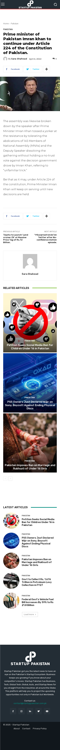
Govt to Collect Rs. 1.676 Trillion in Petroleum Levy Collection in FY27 (37, 582)
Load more (29, 614)
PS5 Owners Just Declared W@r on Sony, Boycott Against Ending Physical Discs (30, 405)
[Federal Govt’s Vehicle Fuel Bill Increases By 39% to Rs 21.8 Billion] (11, 601)
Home (6, 23)
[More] (46, 69)
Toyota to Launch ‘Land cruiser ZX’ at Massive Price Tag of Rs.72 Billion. (15, 239)
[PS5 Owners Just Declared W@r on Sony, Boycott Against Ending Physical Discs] (30, 383)
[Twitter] (38, 711)
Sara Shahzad (19, 59)
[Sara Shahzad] (5, 59)
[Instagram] (21, 711)
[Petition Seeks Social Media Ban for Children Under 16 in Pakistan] (30, 323)
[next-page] (10, 479)
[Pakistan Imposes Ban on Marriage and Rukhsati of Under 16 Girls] (30, 443)
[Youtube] (47, 711)
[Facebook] (13, 711)
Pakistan (14, 23)
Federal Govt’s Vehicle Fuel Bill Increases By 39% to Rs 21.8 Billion (38, 602)
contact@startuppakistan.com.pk (30, 703)
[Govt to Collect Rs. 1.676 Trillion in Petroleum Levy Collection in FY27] (11, 581)
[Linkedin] (30, 711)
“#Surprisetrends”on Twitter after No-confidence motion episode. (45, 239)
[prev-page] (5, 479)
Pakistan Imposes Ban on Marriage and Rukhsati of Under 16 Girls (30, 467)
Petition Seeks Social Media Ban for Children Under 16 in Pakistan (30, 346)
